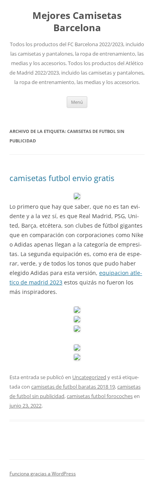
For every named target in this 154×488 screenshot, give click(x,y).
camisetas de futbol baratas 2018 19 (73, 386)
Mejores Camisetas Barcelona (77, 21)
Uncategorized (89, 377)
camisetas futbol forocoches (100, 396)
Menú (77, 102)
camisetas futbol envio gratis (62, 178)
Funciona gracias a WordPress (42, 473)
